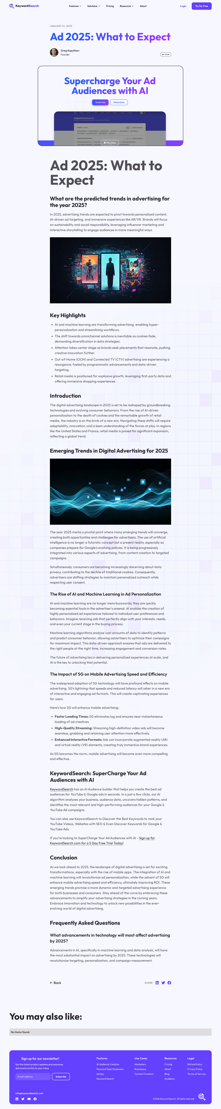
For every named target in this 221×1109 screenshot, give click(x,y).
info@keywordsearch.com (29, 1093)
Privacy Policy (195, 1069)
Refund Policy (194, 1064)
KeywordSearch (61, 789)
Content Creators (144, 1073)
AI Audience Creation (108, 1064)
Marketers (140, 1064)
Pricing (168, 1064)
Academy (169, 1078)
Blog (166, 1073)
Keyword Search (105, 1078)
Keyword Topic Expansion (110, 1069)
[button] (75, 6)
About (167, 1069)
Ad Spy (100, 1073)
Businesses (140, 1069)
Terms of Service (196, 1073)
